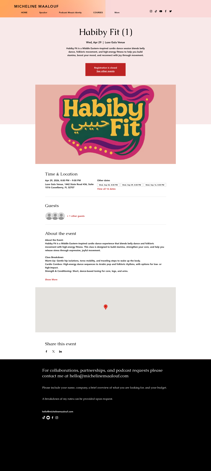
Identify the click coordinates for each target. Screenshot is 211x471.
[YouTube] (160, 11)
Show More (51, 279)
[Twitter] (170, 11)
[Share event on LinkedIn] (60, 351)
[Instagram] (151, 11)
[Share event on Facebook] (46, 351)
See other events (106, 71)
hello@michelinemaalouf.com (99, 376)
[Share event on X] (53, 351)
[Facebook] (165, 11)
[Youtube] (48, 417)
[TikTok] (155, 11)
